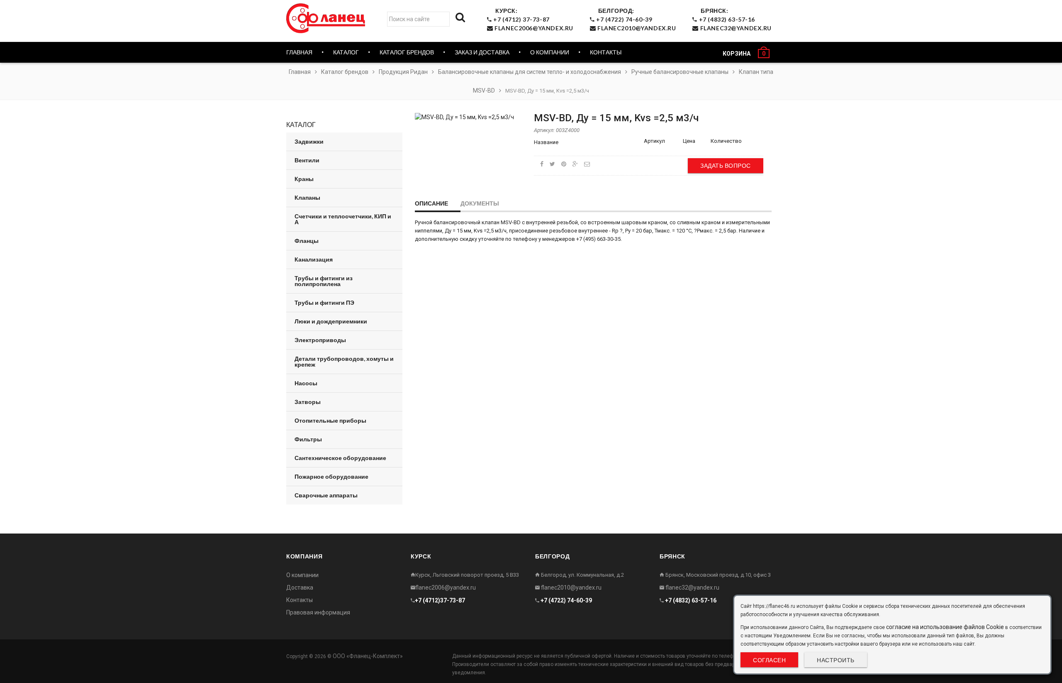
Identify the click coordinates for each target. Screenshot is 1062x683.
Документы (479, 203)
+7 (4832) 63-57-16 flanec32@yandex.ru (734, 19)
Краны (304, 178)
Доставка (299, 587)
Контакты (605, 52)
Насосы (306, 383)
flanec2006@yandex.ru (445, 587)
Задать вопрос (725, 165)
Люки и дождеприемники (331, 321)
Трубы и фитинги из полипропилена (324, 280)
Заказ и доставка (482, 52)
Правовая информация (318, 612)
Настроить (836, 659)
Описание (431, 203)
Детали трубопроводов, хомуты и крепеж (344, 361)
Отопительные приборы (330, 420)
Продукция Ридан (403, 72)
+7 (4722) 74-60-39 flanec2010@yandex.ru (635, 19)
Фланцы (307, 240)
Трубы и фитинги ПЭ (324, 302)
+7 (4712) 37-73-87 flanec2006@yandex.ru (532, 19)
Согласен (769, 659)
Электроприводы (320, 339)
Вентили (307, 160)
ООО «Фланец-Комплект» (368, 656)
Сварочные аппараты (326, 495)
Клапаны (307, 197)
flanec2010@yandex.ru (571, 587)
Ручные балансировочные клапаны (679, 72)
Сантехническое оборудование (340, 457)
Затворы (308, 401)
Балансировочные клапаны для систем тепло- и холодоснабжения (529, 72)
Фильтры (308, 439)
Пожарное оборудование (331, 476)
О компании (549, 52)
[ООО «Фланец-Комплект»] (327, 18)
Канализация (314, 259)
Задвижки (309, 141)
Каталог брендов (344, 72)
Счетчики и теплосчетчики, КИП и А (343, 219)
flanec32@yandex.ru (691, 587)
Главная (299, 52)
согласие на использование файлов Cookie (945, 627)
